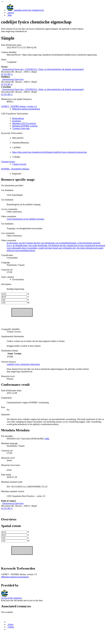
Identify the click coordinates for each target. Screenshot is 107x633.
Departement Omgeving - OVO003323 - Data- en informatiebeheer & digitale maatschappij (43, 69)
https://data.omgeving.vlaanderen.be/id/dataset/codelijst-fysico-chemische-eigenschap (49, 152)
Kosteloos (16, 121)
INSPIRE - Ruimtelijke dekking (15, 169)
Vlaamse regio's (8, 161)
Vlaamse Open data (21, 128)
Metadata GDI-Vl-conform (24, 123)
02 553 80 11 (7, 74)
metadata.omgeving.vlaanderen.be (28, 10)
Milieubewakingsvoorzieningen (26, 109)
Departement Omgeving (13, 79)
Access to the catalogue (11, 598)
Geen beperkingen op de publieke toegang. (25, 219)
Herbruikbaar (18, 118)
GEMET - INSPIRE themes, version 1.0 (19, 106)
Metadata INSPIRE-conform (24, 126)
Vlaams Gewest (19, 164)
